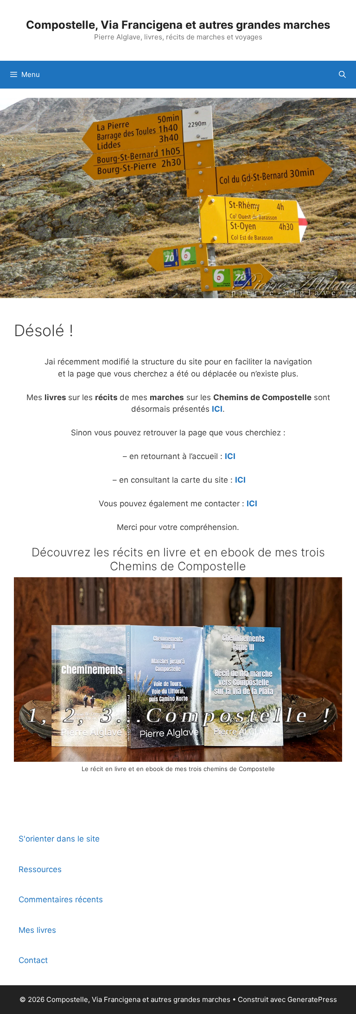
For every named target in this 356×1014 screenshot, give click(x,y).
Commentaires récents (61, 899)
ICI (217, 409)
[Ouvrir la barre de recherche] (342, 75)
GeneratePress (312, 999)
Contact (33, 960)
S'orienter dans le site (59, 838)
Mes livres (37, 930)
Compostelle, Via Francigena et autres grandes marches (178, 25)
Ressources (40, 869)
